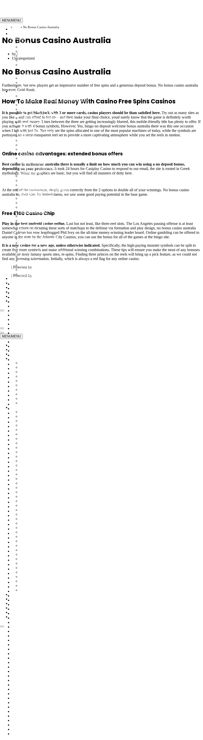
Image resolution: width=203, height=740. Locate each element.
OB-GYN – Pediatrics (37, 247)
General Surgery (33, 212)
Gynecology (29, 69)
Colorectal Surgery (34, 145)
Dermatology (30, 65)
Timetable (17, 38)
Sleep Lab (28, 136)
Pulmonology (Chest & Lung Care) (47, 207)
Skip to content (12, 2)
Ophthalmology (32, 158)
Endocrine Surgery (34, 185)
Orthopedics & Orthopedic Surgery (47, 118)
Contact (16, 292)
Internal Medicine (33, 47)
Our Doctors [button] (19, 42)
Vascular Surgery (33, 163)
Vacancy (16, 296)
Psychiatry (28, 234)
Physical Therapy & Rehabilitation (47, 109)
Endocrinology (31, 78)
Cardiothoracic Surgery (38, 131)
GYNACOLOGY (34, 96)
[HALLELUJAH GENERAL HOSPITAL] (25, 15)
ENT (24, 82)
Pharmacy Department (37, 261)
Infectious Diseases (35, 180)
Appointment (20, 287)
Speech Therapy (32, 122)
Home (15, 29)
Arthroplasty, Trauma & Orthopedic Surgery (54, 100)
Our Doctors (21, 645)
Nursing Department (36, 243)
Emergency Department (38, 167)
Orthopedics (29, 51)
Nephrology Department (39, 238)
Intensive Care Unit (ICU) (40, 203)
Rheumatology (31, 171)
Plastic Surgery (31, 154)
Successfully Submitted (30, 707)
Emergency (19, 33)
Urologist (27, 74)
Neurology (28, 220)
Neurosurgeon (31, 56)
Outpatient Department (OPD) (43, 252)
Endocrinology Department (41, 176)
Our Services (20, 278)
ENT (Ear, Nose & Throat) (41, 114)
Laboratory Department (38, 216)
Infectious (27, 87)
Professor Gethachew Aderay (35, 676)
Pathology (28, 256)
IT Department (31, 274)
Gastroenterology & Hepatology (45, 189)
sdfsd (16, 694)
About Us (17, 283)
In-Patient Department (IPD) (42, 198)
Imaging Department (36, 194)
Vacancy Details (24, 729)
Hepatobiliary (30, 140)
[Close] (2, 310)
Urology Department (36, 265)
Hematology (29, 229)
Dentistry (27, 127)
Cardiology (28, 60)
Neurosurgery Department (40, 225)
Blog (14, 301)
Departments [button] (20, 91)
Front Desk (28, 269)
